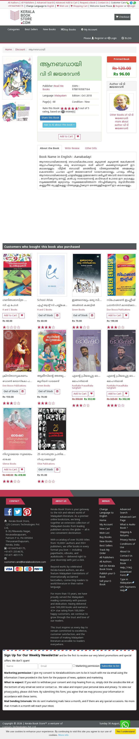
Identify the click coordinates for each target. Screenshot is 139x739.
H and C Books (10, 310)
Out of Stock (45, 315)
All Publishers (27, 3)
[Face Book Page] (8, 515)
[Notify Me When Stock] (57, 315)
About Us (125, 551)
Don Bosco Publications (118, 310)
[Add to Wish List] (78, 136)
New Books (49, 29)
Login (132, 6)
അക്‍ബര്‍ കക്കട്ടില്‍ (83, 305)
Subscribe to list (110, 666)
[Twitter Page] (18, 515)
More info (63, 735)
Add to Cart (66, 136)
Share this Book (50, 117)
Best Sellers (31, 29)
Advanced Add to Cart (66, 3)
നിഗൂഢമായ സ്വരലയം (17, 454)
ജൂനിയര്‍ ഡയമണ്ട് (48, 381)
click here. (33, 692)
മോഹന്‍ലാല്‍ (80, 381)
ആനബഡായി (61, 64)
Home (8, 49)
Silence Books (9, 464)
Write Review (72, 148)
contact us (51, 687)
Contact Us (103, 3)
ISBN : (81, 88)
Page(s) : (49, 102)
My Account (90, 29)
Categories (14, 29)
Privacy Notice (128, 539)
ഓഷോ (7, 459)
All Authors (13, 3)
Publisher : (53, 88)
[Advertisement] (69, 212)
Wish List (63, 6)
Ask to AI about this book (58, 125)
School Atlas (45, 300)
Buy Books (69, 29)
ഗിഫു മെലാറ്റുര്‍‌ (46, 459)
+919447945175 (15, 6)
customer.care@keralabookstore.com (25, 562)
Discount (20, 49)
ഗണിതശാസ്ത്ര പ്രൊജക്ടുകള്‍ (23, 300)
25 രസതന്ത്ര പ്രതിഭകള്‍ (53, 454)
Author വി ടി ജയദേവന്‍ (117, 86)
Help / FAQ (126, 567)
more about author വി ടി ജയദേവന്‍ (121, 125)
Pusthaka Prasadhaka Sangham (82, 387)
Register (119, 6)
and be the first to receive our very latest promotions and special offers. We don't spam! (67, 658)
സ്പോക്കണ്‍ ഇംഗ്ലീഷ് (121, 300)
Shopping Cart (80, 6)
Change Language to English (107, 513)
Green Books (78, 310)
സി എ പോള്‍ (10, 305)
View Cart (105, 528)
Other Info (91, 148)
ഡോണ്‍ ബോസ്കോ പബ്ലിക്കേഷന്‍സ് (25, 381)
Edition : (82, 95)
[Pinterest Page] (27, 515)
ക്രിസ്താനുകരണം (15, 376)
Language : (55, 95)
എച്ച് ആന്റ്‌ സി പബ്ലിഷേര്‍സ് (53, 305)
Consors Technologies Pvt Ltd (19, 727)
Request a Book (87, 3)
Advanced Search (45, 3)
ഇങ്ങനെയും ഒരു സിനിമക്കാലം (92, 300)
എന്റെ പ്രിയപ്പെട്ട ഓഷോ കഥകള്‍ (94, 376)
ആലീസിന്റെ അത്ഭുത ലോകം (56, 376)
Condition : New (81, 102)
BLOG (127, 38)
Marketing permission (87, 666)
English (50, 6)
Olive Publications (46, 464)
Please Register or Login (100, 38)
